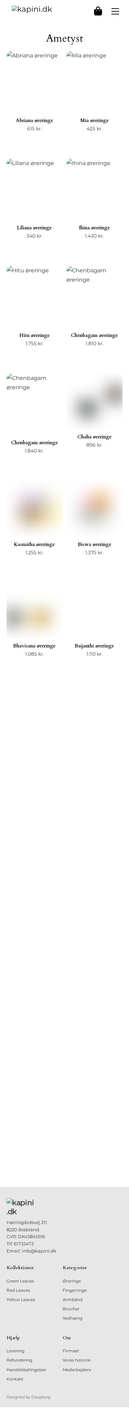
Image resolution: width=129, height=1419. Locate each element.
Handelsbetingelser (26, 1369)
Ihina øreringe (94, 228)
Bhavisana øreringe (34, 646)
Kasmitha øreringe (34, 544)
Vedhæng (73, 1318)
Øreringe (72, 1281)
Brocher (71, 1308)
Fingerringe (75, 1290)
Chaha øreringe (94, 437)
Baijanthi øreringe (94, 646)
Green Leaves (20, 1281)
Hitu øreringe (34, 335)
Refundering (19, 1360)
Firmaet (71, 1350)
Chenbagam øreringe (94, 335)
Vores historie (76, 1360)
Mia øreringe (94, 120)
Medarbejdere (77, 1369)
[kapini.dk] (32, 8)
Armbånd (73, 1299)
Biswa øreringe (94, 544)
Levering (15, 1350)
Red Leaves (18, 1290)
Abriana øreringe (34, 120)
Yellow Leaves (21, 1299)
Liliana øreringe (34, 228)
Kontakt (15, 1379)
